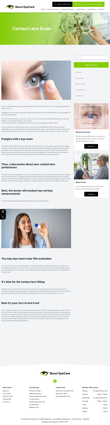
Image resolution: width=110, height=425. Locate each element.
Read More (91, 146)
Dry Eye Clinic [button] (80, 9)
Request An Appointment (90, 4)
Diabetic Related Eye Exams (38, 396)
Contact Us (100, 9)
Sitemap (86, 419)
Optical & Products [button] (67, 9)
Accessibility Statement (61, 419)
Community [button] (91, 9)
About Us (79, 72)
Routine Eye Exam (35, 391)
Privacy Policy (77, 419)
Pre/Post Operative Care (37, 402)
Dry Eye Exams (34, 405)
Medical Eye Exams (35, 394)
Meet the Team (80, 84)
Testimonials (80, 90)
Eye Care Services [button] (53, 9)
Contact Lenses (34, 399)
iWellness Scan (34, 407)
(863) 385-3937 (64, 4)
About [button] (43, 9)
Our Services (80, 78)
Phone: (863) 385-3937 (63, 396)
